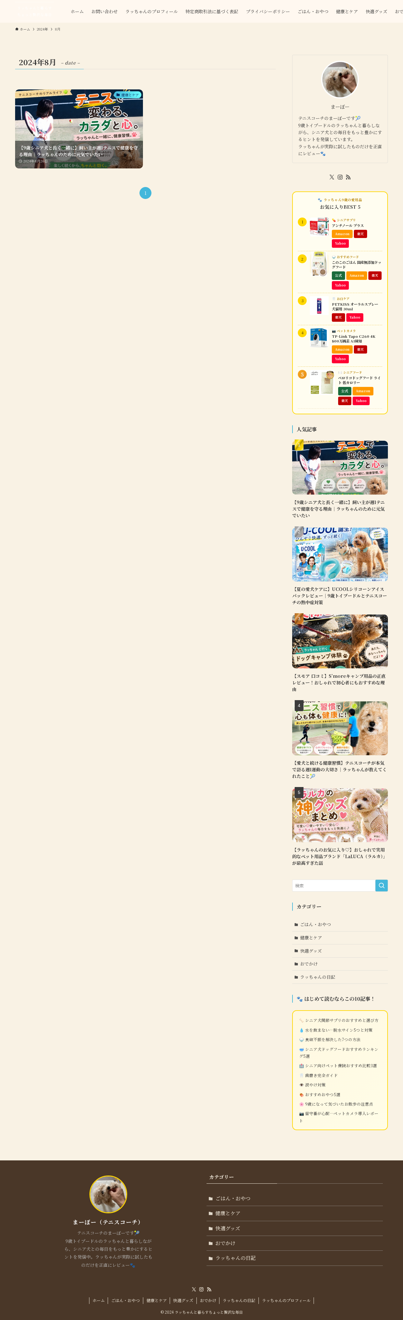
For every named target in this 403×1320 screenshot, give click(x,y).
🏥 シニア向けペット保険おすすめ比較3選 (338, 1065)
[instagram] (340, 177)
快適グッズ (311, 951)
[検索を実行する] (381, 886)
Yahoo (340, 243)
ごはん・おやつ (315, 924)
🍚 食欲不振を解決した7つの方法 (329, 1039)
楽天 (360, 233)
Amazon (342, 233)
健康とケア (311, 937)
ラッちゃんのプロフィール (286, 1300)
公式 (338, 275)
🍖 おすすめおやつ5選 (319, 1094)
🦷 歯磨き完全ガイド (318, 1075)
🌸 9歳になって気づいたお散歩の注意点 (336, 1104)
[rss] (348, 177)
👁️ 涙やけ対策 (312, 1085)
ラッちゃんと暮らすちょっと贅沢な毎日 (34, 11)
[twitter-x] (332, 177)
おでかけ (309, 963)
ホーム (99, 1300)
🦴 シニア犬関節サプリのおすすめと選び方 (338, 1020)
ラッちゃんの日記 (317, 977)
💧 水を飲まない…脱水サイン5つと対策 (335, 1030)
